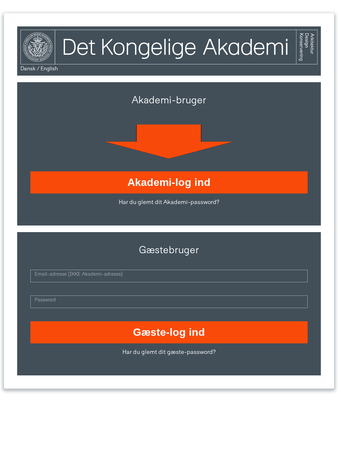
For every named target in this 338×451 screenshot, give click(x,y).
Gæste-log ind (169, 332)
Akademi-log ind (169, 182)
